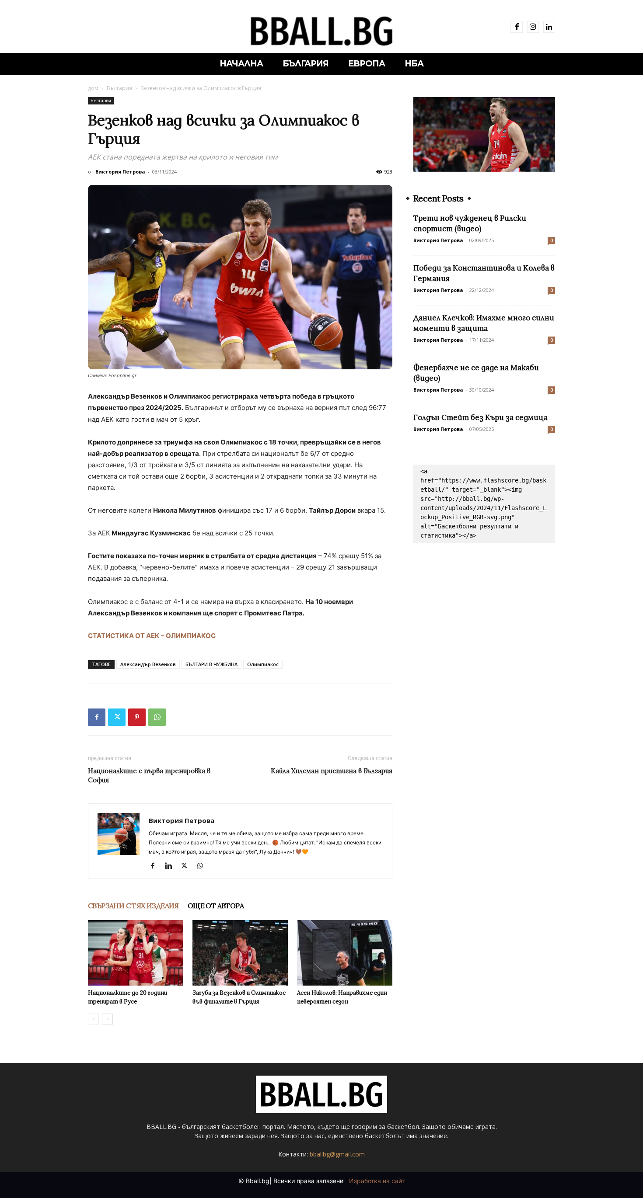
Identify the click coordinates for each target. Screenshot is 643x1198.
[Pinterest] (137, 717)
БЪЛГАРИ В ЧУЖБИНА (211, 664)
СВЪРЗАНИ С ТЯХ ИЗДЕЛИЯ (133, 905)
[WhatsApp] (157, 717)
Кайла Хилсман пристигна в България (331, 771)
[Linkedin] (549, 27)
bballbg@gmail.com (337, 1154)
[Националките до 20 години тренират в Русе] (135, 953)
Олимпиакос (263, 664)
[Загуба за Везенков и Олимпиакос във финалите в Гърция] (240, 953)
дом (93, 88)
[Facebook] (516, 27)
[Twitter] (117, 717)
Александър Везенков (148, 664)
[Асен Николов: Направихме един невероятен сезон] (344, 953)
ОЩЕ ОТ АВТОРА (216, 905)
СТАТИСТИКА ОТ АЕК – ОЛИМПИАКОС (152, 636)
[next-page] (107, 1019)
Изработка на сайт (377, 1180)
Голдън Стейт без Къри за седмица (480, 417)
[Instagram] (533, 27)
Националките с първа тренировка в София (149, 775)
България (119, 88)
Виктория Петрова (120, 171)
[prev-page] (93, 1019)
